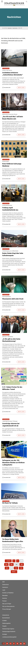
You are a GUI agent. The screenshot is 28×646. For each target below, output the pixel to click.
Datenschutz (5, 584)
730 (21, 568)
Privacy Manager (6, 609)
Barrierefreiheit (6, 618)
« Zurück (8, 561)
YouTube (14, 643)
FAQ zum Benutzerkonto (8, 606)
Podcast (4, 601)
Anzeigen (4, 634)
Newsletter (5, 595)
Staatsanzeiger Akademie (8, 631)
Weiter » (14, 571)
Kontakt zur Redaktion (7, 592)
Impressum (5, 587)
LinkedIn (21, 643)
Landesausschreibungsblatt (9, 637)
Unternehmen (5, 615)
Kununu (24, 643)
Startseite (10, 28)
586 (11, 564)
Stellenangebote (6, 623)
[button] (2, 643)
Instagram (10, 643)
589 (7, 568)
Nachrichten (14, 28)
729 (16, 568)
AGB (3, 582)
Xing (17, 643)
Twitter (7, 643)
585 (6, 564)
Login (3, 590)
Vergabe (4, 626)
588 (22, 564)
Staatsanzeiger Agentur (8, 628)
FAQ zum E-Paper (6, 603)
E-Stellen (4, 620)
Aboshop (4, 598)
